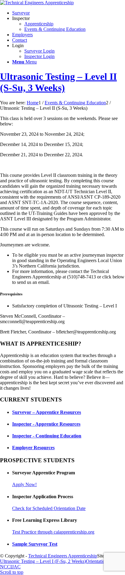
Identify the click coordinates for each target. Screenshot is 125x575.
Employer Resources (33, 447)
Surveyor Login (39, 51)
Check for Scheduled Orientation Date (49, 508)
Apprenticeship (38, 23)
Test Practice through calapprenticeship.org (53, 531)
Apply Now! (24, 484)
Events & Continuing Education (55, 29)
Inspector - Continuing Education (46, 435)
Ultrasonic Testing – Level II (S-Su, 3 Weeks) (58, 82)
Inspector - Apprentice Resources (46, 424)
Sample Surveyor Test (34, 544)
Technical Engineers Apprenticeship (62, 555)
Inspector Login (39, 56)
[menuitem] (68, 13)
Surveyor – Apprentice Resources (46, 412)
